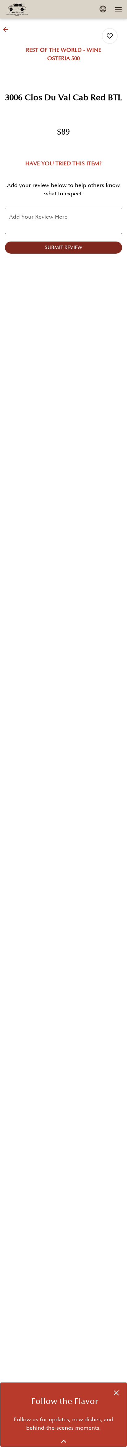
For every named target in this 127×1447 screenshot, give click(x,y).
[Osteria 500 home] (32, 9)
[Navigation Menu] (118, 9)
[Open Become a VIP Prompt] (63, 1441)
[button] (7, 29)
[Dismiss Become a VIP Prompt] (116, 1393)
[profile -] (103, 9)
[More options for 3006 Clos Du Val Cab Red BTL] (109, 36)
